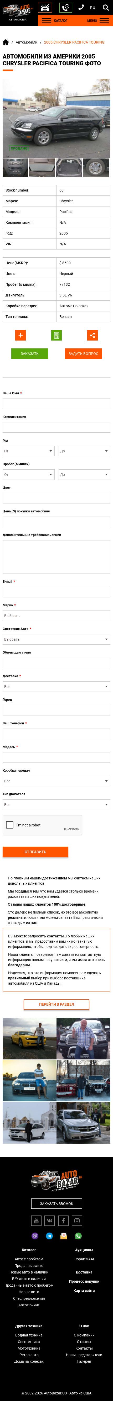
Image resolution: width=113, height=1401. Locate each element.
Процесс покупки (84, 1281)
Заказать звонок (56, 1204)
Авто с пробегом (29, 1259)
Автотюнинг (28, 1305)
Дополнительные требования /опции (32, 535)
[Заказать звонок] (65, 8)
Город (7, 700)
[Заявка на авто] (45, 8)
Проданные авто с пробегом (28, 1285)
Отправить (35, 852)
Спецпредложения (29, 1298)
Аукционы (84, 1250)
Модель (10, 747)
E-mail (9, 581)
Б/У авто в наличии (29, 1279)
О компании (84, 1335)
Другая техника (29, 1326)
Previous (11, 118)
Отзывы (84, 1342)
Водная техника (29, 1335)
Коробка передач (16, 770)
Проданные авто (28, 1266)
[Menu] (46, 20)
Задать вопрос (83, 354)
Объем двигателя (17, 652)
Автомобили (26, 42)
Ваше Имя (12, 393)
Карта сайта (84, 1290)
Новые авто (29, 1292)
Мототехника (29, 1348)
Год (5, 440)
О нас (84, 1326)
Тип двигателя (14, 794)
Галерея (84, 1361)
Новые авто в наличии (28, 1272)
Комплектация (14, 417)
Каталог (29, 1250)
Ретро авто (29, 1355)
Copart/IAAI (84, 1259)
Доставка (12, 676)
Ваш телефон (15, 723)
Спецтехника (29, 1342)
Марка (9, 605)
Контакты (84, 1348)
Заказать (30, 354)
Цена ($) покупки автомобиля (26, 511)
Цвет (7, 488)
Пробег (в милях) (16, 464)
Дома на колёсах (29, 1361)
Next (101, 118)
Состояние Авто (17, 629)
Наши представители (84, 1355)
